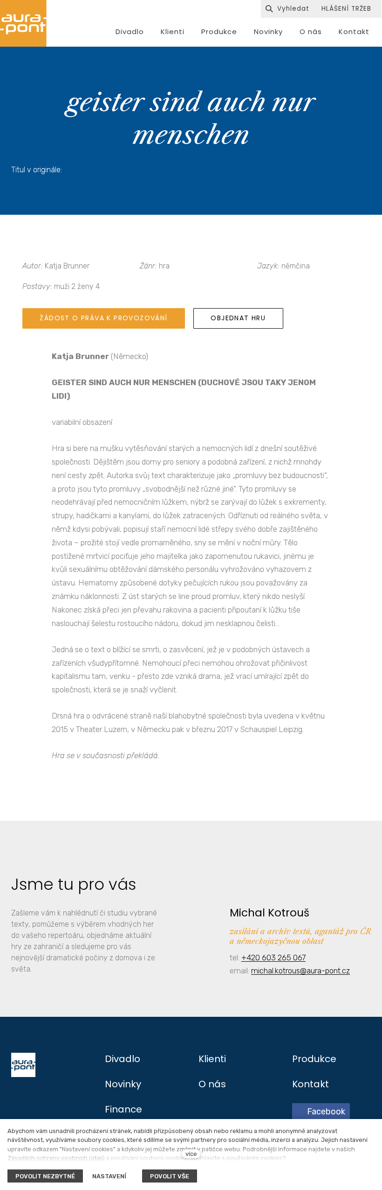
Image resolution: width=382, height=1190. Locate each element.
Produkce (314, 1058)
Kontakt (310, 1084)
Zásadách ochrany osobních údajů (56, 1158)
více (191, 1153)
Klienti (212, 1058)
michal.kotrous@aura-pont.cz (300, 970)
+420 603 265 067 (273, 957)
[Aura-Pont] (23, 23)
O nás (212, 1084)
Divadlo (122, 1058)
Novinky (123, 1084)
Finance (123, 1109)
